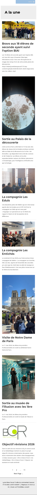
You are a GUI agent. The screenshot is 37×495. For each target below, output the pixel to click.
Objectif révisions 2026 (18, 444)
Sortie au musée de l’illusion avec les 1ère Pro (17, 407)
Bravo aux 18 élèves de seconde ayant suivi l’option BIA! (17, 47)
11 (24, 470)
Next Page (18, 473)
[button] (30, 2)
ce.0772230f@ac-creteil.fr (21, 487)
